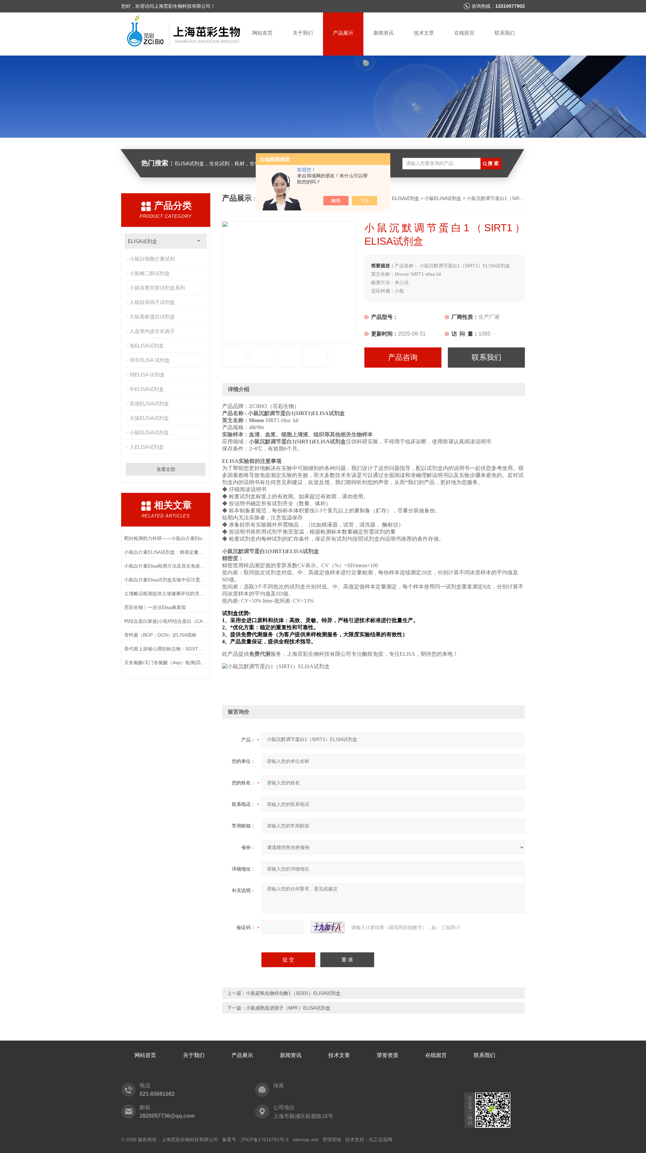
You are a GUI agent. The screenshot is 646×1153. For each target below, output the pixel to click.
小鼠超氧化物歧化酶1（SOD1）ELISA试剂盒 (293, 993)
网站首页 (262, 33)
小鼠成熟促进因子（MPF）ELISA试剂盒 (288, 1008)
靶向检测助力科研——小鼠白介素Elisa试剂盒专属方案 (165, 538)
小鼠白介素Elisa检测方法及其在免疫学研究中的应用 (165, 566)
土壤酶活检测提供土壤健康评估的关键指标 (165, 593)
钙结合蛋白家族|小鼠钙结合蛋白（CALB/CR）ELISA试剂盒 (165, 621)
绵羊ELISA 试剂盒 (150, 360)
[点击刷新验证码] (328, 927)
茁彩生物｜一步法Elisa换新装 (155, 607)
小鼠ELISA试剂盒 (149, 432)
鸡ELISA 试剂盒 (147, 374)
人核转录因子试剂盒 (152, 302)
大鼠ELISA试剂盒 (149, 418)
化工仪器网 (380, 1139)
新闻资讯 (383, 33)
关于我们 (303, 33)
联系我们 (505, 33)
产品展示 (343, 33)
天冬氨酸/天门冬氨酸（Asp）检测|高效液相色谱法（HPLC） (165, 662)
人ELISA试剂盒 (147, 447)
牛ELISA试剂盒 (147, 389)
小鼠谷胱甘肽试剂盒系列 (157, 288)
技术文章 (424, 33)
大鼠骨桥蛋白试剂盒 (152, 316)
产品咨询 (403, 357)
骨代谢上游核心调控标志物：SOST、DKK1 (165, 648)
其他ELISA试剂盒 (149, 403)
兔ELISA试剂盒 (147, 345)
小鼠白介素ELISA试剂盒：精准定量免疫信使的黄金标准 (165, 552)
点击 (198, 241)
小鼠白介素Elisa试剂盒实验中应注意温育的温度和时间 (165, 579)
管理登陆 (331, 1139)
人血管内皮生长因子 (152, 331)
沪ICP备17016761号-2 (265, 1139)
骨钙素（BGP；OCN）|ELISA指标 (160, 635)
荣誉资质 (387, 1055)
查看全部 (165, 469)
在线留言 (464, 33)
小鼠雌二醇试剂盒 (150, 273)
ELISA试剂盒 (142, 241)
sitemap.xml (305, 1139)
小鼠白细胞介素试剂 (152, 259)
